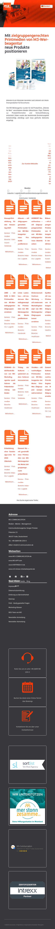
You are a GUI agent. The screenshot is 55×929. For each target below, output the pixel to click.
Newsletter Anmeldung (17, 617)
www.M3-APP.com (15, 560)
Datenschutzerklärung (16, 590)
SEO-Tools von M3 (15, 612)
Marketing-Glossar (15, 607)
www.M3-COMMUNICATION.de (20, 556)
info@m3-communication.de (23, 545)
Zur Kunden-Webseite (30, 163)
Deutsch (46, 6)
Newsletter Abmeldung (17, 621)
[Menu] (16, 6)
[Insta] (11, 576)
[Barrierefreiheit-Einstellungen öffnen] (49, 469)
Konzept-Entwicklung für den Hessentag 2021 (10, 164)
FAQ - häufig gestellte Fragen (19, 603)
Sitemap (12, 599)
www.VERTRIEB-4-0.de (17, 565)
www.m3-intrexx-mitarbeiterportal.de (22, 569)
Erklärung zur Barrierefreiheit (19, 594)
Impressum (12, 586)
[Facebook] (17, 576)
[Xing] (28, 576)
